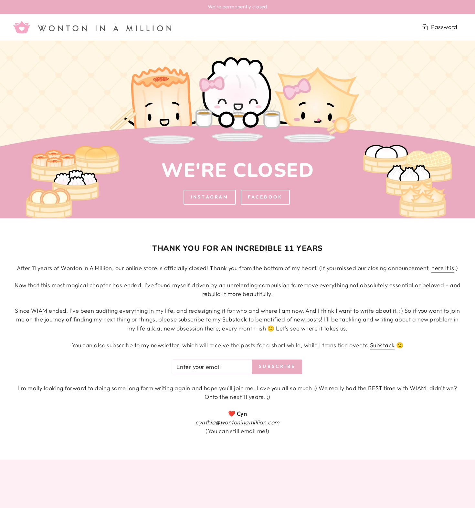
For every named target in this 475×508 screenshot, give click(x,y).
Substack (234, 319)
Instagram (210, 197)
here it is (442, 268)
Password (444, 27)
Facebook (265, 197)
